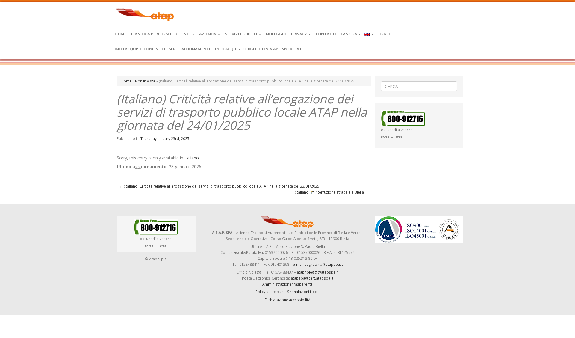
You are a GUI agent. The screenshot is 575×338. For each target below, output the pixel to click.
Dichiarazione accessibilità (287, 299)
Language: (352, 34)
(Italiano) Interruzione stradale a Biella (331, 192)
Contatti (326, 34)
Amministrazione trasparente (287, 284)
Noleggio (276, 34)
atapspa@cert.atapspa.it (312, 278)
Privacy (299, 34)
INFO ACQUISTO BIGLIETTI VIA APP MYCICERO (258, 49)
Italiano (191, 158)
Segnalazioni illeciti (303, 291)
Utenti (183, 34)
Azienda (208, 34)
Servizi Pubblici (241, 34)
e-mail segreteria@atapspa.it (318, 264)
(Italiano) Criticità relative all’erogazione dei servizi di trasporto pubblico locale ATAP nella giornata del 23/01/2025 (219, 186)
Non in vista (145, 81)
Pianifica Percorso (151, 34)
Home (120, 34)
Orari (384, 34)
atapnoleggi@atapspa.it (317, 272)
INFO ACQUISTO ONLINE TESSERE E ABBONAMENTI (162, 49)
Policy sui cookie (269, 291)
